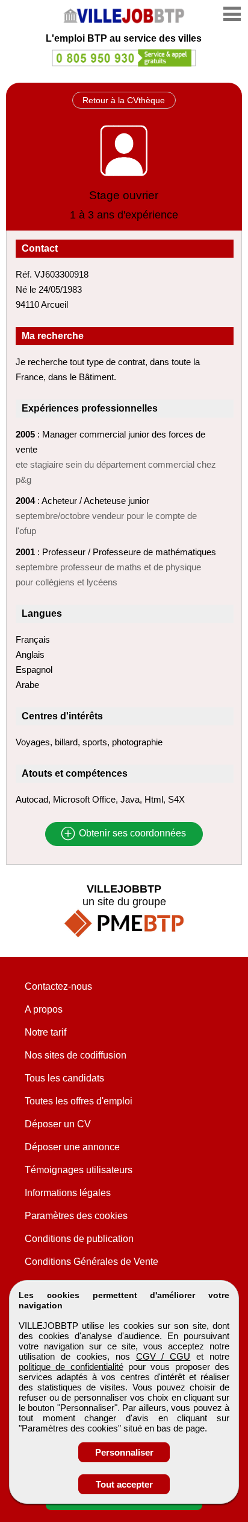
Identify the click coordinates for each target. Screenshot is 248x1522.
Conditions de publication (79, 1239)
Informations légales (68, 1193)
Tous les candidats (64, 1078)
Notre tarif (45, 1032)
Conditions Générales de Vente (91, 1261)
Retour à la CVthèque (123, 100)
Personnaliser (124, 1452)
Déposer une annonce (72, 1147)
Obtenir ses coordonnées (131, 834)
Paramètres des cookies (76, 1216)
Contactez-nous (58, 986)
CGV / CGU (163, 1356)
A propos (44, 1009)
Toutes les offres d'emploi (78, 1101)
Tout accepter (124, 1484)
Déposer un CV (58, 1124)
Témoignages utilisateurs (78, 1170)
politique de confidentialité (71, 1366)
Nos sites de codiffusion (75, 1055)
